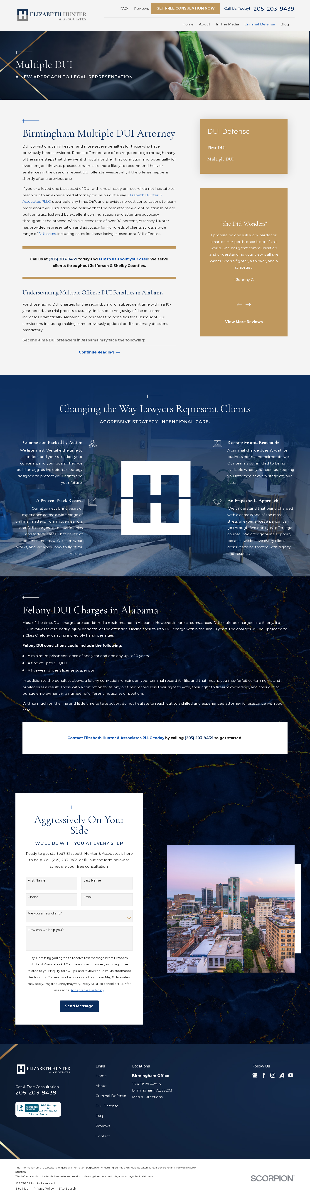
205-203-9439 (274, 8)
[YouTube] (290, 1075)
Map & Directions (147, 1097)
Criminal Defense (111, 1096)
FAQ (124, 8)
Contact (103, 1136)
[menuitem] (243, 147)
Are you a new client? (45, 913)
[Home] (51, 15)
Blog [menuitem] (284, 24)
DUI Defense (107, 1106)
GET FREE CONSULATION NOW (185, 8)
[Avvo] (281, 1075)
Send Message (79, 1006)
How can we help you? (46, 930)
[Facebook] (263, 1075)
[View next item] (248, 304)
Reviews (141, 8)
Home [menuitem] (188, 24)
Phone (33, 897)
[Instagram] (272, 1075)
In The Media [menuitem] (227, 24)
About (101, 1086)
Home (101, 1076)
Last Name (92, 880)
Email (87, 897)
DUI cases (47, 234)
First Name (36, 880)
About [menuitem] (204, 24)
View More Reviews (244, 322)
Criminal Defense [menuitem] (259, 24)
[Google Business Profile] (254, 1075)
